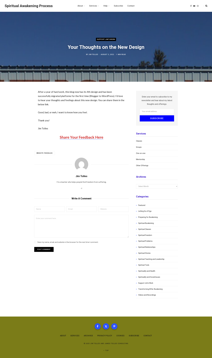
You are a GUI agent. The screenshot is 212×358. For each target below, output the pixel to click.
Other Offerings (142, 165)
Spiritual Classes (144, 229)
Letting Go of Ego (145, 211)
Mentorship (140, 159)
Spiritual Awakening (146, 223)
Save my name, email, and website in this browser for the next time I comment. (67, 242)
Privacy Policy (104, 336)
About (63, 336)
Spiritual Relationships (146, 247)
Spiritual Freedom (145, 235)
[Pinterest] (114, 326)
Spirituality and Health (146, 271)
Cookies (120, 336)
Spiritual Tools (143, 265)
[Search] (205, 6)
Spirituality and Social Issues (149, 277)
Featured (141, 205)
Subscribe (134, 336)
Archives (88, 336)
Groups (139, 147)
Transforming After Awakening (150, 289)
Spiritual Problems (145, 241)
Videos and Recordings (147, 295)
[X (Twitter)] (106, 326)
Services (74, 336)
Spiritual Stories (144, 253)
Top (107, 350)
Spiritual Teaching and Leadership (151, 259)
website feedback (45, 153)
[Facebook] (98, 326)
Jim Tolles (93, 54)
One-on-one (140, 153)
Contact (148, 336)
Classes (139, 141)
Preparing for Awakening (148, 217)
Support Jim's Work (106, 39)
